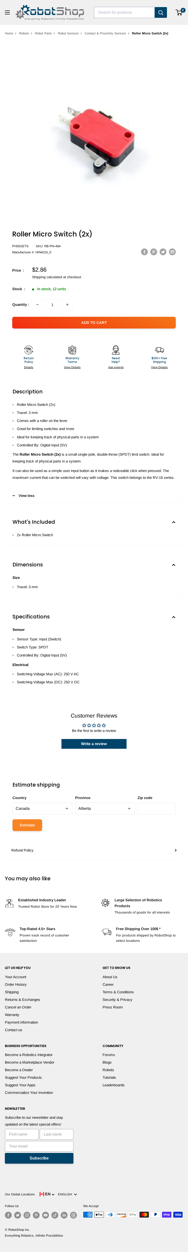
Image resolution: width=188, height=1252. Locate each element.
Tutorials (109, 1077)
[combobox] (124, 12)
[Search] (161, 12)
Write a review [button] (94, 744)
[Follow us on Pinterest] (36, 1215)
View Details (72, 367)
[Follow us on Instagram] (27, 1215)
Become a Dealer (19, 1070)
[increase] (67, 304)
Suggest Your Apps (20, 1085)
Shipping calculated (47, 277)
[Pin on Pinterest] (153, 251)
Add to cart (94, 322)
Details (28, 367)
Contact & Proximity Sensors (105, 33)
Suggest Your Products (23, 1077)
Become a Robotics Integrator (29, 1055)
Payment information (21, 1022)
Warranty (12, 1015)
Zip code (145, 798)
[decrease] (37, 304)
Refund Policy (22, 850)
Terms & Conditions (118, 992)
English (66, 1194)
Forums (109, 1055)
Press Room (113, 1007)
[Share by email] (172, 251)
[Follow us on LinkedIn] (64, 1215)
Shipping (12, 992)
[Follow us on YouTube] (45, 1215)
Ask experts (116, 367)
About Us (110, 977)
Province (82, 798)
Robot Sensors (68, 33)
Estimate (27, 825)
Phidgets (20, 246)
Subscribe (39, 1158)
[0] (179, 12)
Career (108, 984)
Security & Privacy (117, 999)
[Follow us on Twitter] (17, 1215)
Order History (16, 984)
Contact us (13, 1030)
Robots (24, 33)
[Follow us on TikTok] (54, 1215)
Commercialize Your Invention (29, 1092)
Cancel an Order (18, 1007)
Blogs (107, 1062)
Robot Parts (43, 33)
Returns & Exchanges (22, 999)
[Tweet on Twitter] (163, 251)
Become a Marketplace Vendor (29, 1062)
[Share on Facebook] (144, 251)
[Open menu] (7, 12)
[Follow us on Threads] (73, 1215)
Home (9, 33)
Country (19, 798)
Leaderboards (114, 1085)
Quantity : (20, 304)
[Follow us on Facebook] (8, 1215)
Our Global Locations (20, 1194)
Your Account (15, 977)
